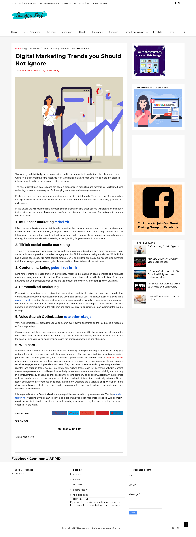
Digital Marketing (31, 48)
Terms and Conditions (49, 3)
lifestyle (78, 485)
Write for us (79, 3)
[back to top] (186, 524)
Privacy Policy (30, 3)
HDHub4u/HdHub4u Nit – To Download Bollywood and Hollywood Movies (163, 274)
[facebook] (175, 3)
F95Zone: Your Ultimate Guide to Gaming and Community (164, 285)
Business (50, 32)
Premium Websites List (97, 3)
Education (97, 32)
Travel (171, 32)
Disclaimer (66, 3)
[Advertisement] (158, 156)
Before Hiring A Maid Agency (163, 246)
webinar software (114, 357)
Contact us (16, 3)
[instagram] (179, 3)
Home (14, 32)
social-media (80, 490)
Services (113, 32)
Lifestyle (157, 32)
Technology (67, 32)
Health (82, 32)
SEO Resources (32, 32)
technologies (80, 495)
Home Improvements (135, 32)
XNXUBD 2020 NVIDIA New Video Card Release (163, 260)
